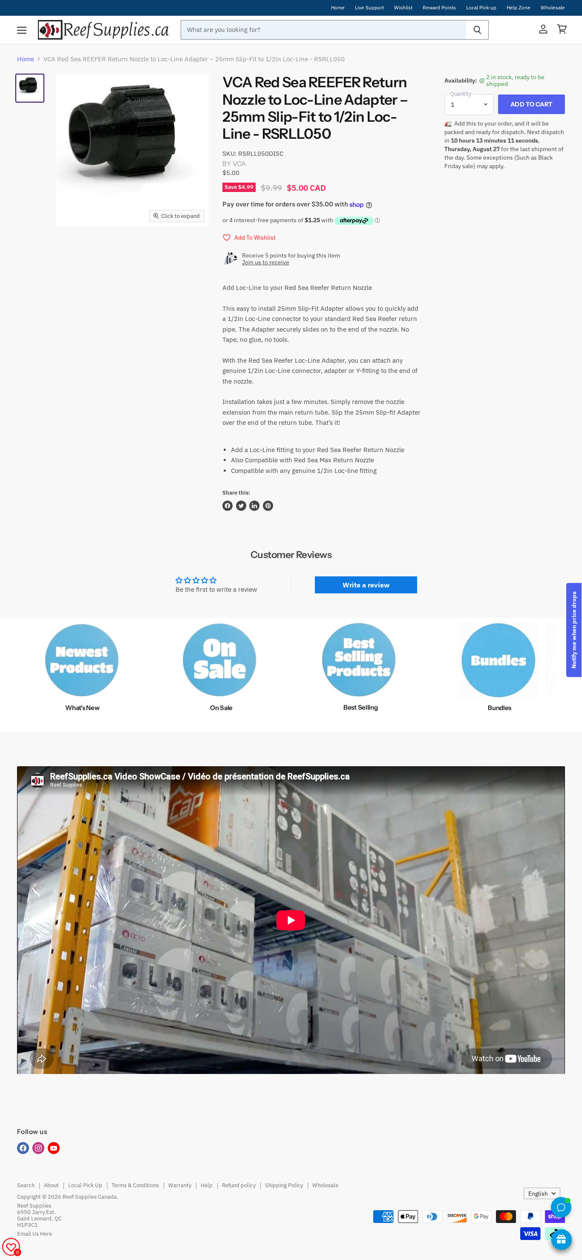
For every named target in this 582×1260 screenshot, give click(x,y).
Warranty (179, 1185)
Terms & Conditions (135, 1185)
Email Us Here (34, 1233)
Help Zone (518, 8)
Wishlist (403, 8)
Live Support (369, 8)
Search (26, 1185)
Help (207, 1185)
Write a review (366, 585)
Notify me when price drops (574, 630)
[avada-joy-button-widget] (561, 1239)
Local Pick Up (85, 1185)
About (51, 1185)
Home (338, 8)
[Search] (477, 30)
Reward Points (439, 8)
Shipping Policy (284, 1185)
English (538, 1193)
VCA (239, 164)
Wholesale (553, 8)
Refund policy (239, 1185)
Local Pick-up (481, 8)
